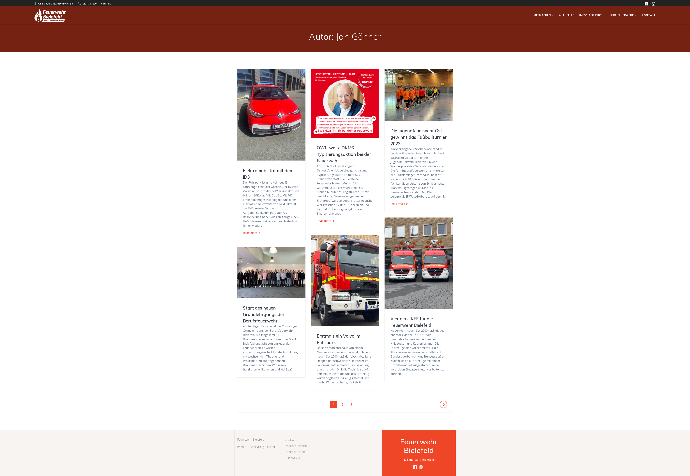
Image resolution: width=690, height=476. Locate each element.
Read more (250, 233)
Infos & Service (590, 15)
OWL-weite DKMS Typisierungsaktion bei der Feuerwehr (344, 154)
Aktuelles (566, 15)
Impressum (292, 457)
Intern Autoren (295, 452)
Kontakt (649, 15)
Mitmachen (542, 15)
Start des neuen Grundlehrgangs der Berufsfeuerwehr (263, 314)
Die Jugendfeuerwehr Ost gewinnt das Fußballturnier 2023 (418, 137)
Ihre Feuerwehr (622, 15)
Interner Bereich (296, 446)
